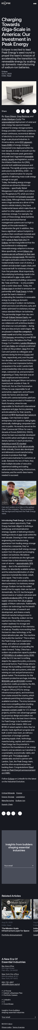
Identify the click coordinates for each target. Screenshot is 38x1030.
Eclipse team (7, 288)
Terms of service (18, 1027)
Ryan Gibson (10, 116)
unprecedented (8, 122)
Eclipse (5, 242)
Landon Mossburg (28, 343)
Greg (24, 349)
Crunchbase (8, 1004)
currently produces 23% (12, 598)
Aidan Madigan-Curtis (11, 119)
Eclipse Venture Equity (18, 317)
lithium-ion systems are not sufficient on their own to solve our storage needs (18, 254)
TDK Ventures (8, 337)
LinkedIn (7, 1000)
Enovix (27, 354)
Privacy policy (7, 1027)
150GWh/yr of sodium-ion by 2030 (19, 655)
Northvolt (6, 380)
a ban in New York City (16, 239)
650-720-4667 (8, 982)
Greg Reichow (23, 116)
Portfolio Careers (10, 995)
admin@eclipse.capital (11, 984)
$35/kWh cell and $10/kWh (13, 681)
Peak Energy (21, 291)
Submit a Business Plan (12, 993)
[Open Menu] (34, 4)
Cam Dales (10, 346)
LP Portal (7, 991)
